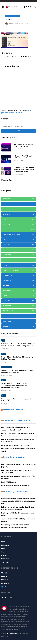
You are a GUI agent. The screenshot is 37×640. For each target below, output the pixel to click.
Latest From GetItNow (13, 409)
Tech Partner (18, 311)
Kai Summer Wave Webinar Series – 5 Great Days (23, 145)
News (3, 353)
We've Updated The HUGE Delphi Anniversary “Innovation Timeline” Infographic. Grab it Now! (14, 385)
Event (18, 239)
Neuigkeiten (18, 275)
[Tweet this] (5, 53)
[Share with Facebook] (2, 53)
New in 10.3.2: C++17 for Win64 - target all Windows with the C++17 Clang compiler (18, 345)
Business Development (18, 204)
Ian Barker (15, 23)
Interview (18, 265)
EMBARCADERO (11, 634)
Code (18, 219)
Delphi (18, 229)
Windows (18, 326)
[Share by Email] (11, 53)
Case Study (18, 214)
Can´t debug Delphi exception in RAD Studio (15, 485)
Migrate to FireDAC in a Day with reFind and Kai (24, 157)
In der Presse (18, 255)
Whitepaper (18, 321)
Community (5, 559)
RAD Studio (18, 295)
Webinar (18, 316)
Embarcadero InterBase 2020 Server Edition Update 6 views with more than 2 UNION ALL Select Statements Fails (18, 501)
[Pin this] (9, 53)
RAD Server (18, 290)
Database (18, 224)
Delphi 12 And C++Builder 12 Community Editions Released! (17, 358)
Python (18, 285)
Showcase (18, 306)
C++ (18, 209)
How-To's (18, 244)
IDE (18, 249)
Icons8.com (14, 629)
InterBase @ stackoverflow (15, 491)
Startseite (4, 573)
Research (18, 300)
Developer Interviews (18, 234)
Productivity (18, 280)
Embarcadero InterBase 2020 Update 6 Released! (16, 400)
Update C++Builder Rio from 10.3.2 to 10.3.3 (15, 445)
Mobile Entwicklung (18, 270)
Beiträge (18, 199)
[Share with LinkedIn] (7, 53)
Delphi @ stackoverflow (14, 457)
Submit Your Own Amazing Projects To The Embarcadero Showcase (17, 371)
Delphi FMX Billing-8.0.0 (9, 482)
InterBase (18, 260)
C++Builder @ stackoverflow (16, 420)
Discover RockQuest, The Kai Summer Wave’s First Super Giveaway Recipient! (24, 170)
